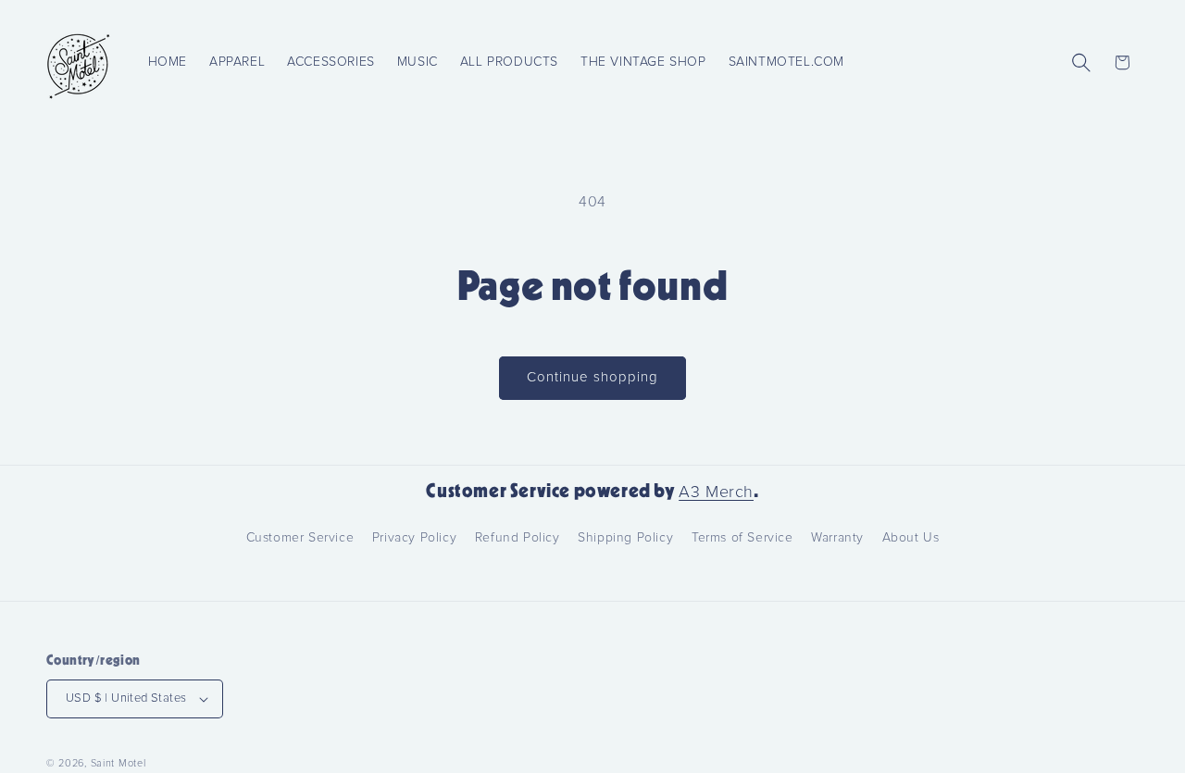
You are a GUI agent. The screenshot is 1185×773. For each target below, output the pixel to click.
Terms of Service (742, 537)
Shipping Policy (625, 537)
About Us (911, 537)
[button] (1081, 62)
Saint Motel (118, 763)
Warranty (837, 537)
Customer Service (300, 537)
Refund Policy (517, 537)
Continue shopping (592, 377)
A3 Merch (716, 492)
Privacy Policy (414, 537)
